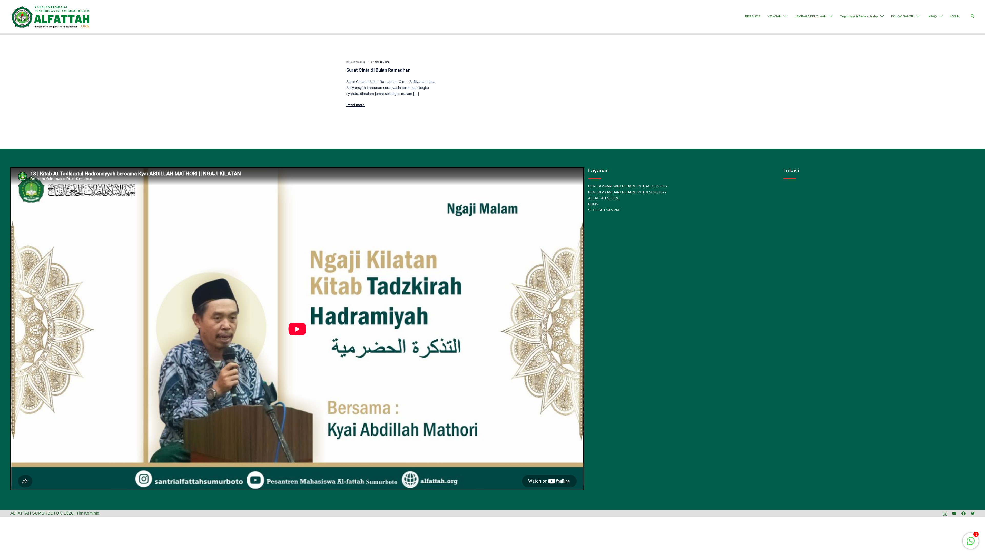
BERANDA (752, 16)
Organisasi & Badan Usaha (859, 16)
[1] (971, 543)
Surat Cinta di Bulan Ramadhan (378, 70)
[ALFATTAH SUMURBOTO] (50, 16)
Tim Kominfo (382, 62)
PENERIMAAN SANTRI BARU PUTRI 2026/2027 (627, 192)
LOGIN (954, 16)
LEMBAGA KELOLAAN (810, 16)
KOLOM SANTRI (902, 16)
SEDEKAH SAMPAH (604, 210)
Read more (355, 105)
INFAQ (932, 16)
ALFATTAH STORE (603, 198)
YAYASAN (774, 16)
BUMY (593, 204)
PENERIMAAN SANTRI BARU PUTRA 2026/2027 (628, 186)
